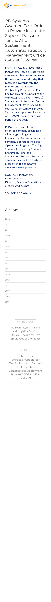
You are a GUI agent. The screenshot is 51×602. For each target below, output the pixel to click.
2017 (7, 252)
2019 (7, 241)
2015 (7, 263)
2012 (7, 280)
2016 (7, 257)
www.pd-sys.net (28, 167)
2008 (7, 302)
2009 (7, 296)
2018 (7, 246)
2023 (7, 219)
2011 (7, 285)
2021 (7, 230)
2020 (7, 235)
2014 (7, 269)
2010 (7, 291)
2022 (7, 224)
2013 (7, 274)
